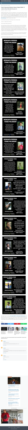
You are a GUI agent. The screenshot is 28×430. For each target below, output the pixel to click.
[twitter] (22, 1)
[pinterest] (17, 324)
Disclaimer (14, 427)
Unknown (4, 341)
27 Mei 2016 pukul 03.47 (6, 349)
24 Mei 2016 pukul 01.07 (6, 342)
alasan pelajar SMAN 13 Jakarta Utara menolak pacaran (17, 315)
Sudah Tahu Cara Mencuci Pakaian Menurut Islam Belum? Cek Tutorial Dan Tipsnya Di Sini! (13, 403)
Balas (4, 359)
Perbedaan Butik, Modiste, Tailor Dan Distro (14, 398)
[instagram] (26, 1)
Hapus (5, 359)
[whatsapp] (23, 324)
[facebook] (21, 1)
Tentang (9, 427)
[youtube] (24, 1)
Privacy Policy (18, 427)
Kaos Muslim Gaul (6, 1)
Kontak (12, 427)
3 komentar (9, 10)
